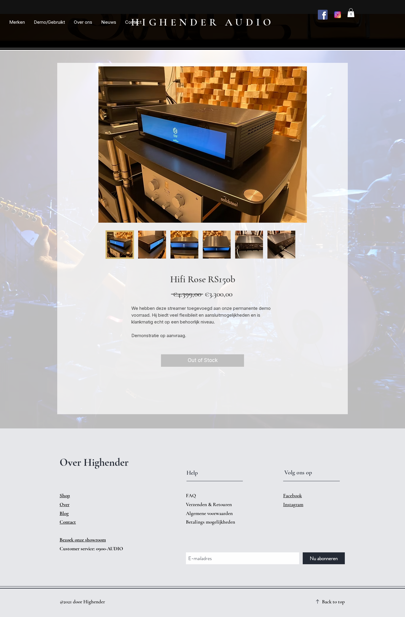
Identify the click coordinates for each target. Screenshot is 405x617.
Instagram (293, 504)
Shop (65, 495)
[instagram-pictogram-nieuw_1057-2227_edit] (337, 15)
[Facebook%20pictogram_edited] (323, 15)
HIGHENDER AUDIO (202, 22)
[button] (17, 22)
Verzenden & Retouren (209, 504)
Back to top (333, 602)
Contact (68, 522)
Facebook (292, 495)
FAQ (191, 495)
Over (64, 504)
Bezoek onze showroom (83, 540)
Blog (64, 513)
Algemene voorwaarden (209, 513)
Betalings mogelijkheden (211, 522)
